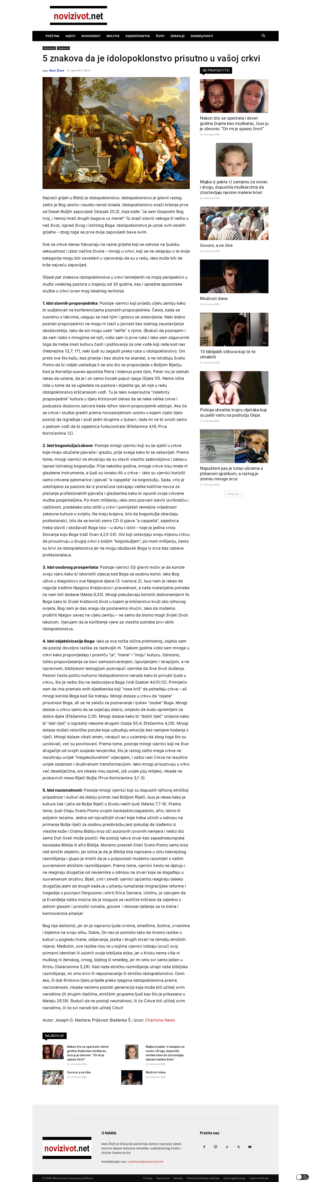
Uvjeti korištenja (258, 1178)
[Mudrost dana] (131, 1077)
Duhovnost (90, 36)
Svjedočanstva (137, 36)
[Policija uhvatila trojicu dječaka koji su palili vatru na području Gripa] (234, 388)
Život (160, 36)
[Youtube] (250, 1147)
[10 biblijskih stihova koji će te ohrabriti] (234, 329)
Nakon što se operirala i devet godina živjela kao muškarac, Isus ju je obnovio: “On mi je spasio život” (234, 123)
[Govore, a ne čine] (53, 1077)
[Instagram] (215, 1147)
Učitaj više (233, 494)
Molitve (113, 36)
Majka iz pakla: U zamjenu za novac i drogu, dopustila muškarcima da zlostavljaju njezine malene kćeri (234, 187)
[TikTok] (227, 1147)
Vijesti (70, 36)
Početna (52, 36)
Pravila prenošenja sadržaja (203, 1178)
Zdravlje (178, 36)
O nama (147, 1178)
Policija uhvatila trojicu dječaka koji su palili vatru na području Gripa (233, 412)
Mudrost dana (156, 1072)
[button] (263, 36)
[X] (238, 1147)
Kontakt (178, 1178)
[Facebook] (204, 1147)
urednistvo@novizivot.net (145, 1162)
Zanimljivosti (202, 36)
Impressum (163, 1178)
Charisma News (160, 1020)
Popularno (63, 48)
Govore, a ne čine (79, 1072)
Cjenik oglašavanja (234, 1178)
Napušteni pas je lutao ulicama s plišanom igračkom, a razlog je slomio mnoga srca (231, 473)
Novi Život (56, 70)
